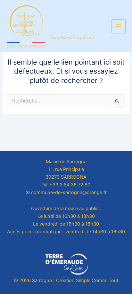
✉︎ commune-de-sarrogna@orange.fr (66, 192)
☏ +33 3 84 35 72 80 (66, 185)
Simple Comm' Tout (97, 280)
